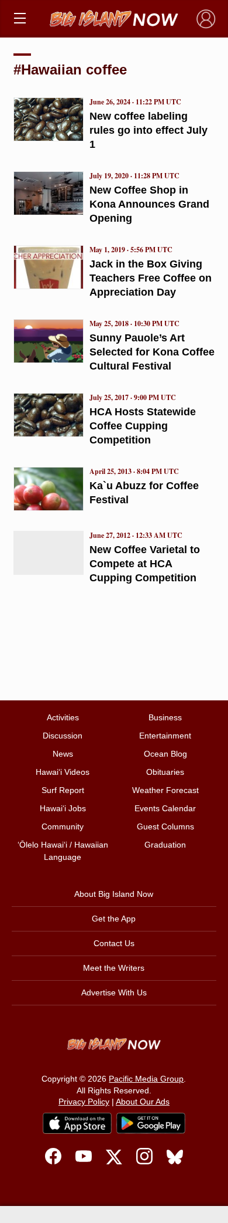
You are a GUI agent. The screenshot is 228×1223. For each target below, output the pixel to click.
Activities (63, 717)
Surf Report (63, 790)
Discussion (62, 735)
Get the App (114, 918)
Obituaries (165, 772)
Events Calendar (165, 808)
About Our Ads (143, 1101)
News (63, 753)
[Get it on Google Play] (150, 1123)
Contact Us (114, 943)
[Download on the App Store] (77, 1123)
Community (63, 826)
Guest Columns (165, 826)
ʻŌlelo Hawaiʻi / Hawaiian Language (63, 851)
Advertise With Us (114, 992)
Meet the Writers (113, 968)
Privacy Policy (83, 1101)
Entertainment (165, 735)
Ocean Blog (165, 753)
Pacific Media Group (146, 1078)
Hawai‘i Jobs (63, 808)
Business (165, 717)
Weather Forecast (165, 790)
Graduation (165, 844)
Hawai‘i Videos (62, 772)
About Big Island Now (113, 894)
